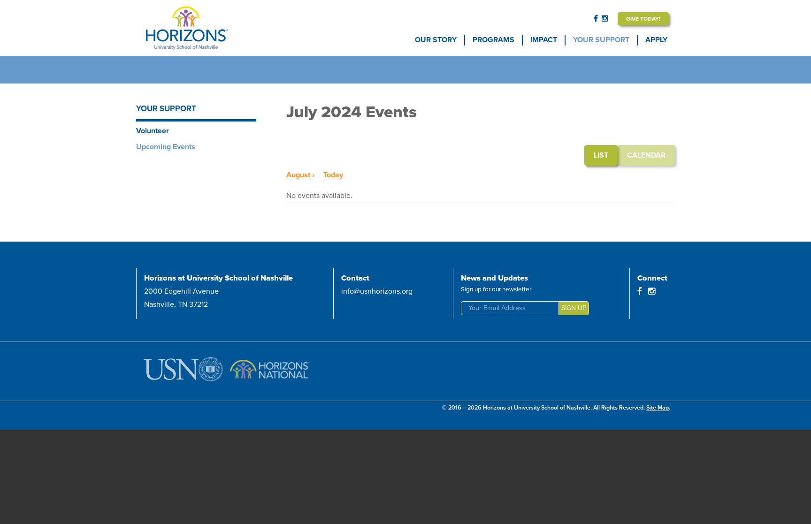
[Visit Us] (185, 371)
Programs (493, 40)
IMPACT (543, 40)
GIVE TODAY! (643, 18)
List (601, 155)
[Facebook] (596, 18)
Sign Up (573, 308)
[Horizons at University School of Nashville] (214, 28)
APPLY (656, 40)
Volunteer (152, 131)
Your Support (601, 40)
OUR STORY (436, 40)
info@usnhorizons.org (377, 291)
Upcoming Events (165, 147)
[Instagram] (605, 18)
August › (300, 175)
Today (333, 175)
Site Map (657, 407)
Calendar (646, 155)
